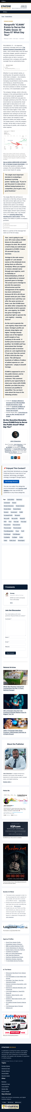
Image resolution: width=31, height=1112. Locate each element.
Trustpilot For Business (12, 951)
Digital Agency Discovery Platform (15, 949)
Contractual (7, 502)
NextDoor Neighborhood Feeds (14, 957)
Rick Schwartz (17, 906)
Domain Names (8, 16)
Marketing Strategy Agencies (14, 959)
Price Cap (16, 521)
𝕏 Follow (4, 1102)
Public (5, 540)
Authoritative (10, 499)
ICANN (21, 512)
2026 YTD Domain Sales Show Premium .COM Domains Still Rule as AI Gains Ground (14, 732)
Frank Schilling (22, 900)
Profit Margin (7, 534)
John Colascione (18, 444)
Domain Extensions (9, 505)
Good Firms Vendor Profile (13, 942)
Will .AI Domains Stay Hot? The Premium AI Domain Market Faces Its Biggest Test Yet (14, 712)
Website (7, 646)
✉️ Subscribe (18, 1102)
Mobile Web (5, 1089)
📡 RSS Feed (10, 1102)
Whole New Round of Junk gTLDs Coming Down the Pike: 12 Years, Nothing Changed (13, 688)
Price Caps (23, 521)
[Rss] (19, 457)
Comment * (8, 619)
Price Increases (17, 527)
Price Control (7, 524)
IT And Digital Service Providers (14, 960)
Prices (17, 531)
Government (14, 512)
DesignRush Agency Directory (14, 944)
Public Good (13, 540)
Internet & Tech (6, 1068)
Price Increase (7, 527)
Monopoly (17, 515)
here (9, 254)
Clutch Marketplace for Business (15, 948)
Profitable (14, 537)
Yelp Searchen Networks (12, 955)
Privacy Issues (5, 1091)
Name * (7, 637)
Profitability (7, 537)
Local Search (5, 1086)
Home (3, 16)
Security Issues (6, 1076)
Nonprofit (22, 518)
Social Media (5, 1073)
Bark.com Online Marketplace (14, 953)
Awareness (19, 499)
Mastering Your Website (11, 451)
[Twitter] (15, 457)
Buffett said (15, 182)
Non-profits (15, 518)
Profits (21, 537)
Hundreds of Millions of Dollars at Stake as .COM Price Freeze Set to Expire (15, 408)
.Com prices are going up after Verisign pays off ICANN (16, 414)
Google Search (6, 1071)
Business (4, 1081)
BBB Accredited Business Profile (14, 946)
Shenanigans (21, 540)
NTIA (5, 521)
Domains (6, 512)
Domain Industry (20, 505)
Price (10, 521)
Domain (14, 502)
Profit (22, 531)
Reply (11, 602)
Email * (7, 642)
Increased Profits (8, 515)
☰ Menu (4, 1)
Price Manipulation (8, 531)
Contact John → (7, 782)
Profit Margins (16, 534)
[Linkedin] (12, 457)
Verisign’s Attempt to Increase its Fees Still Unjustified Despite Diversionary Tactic (15, 402)
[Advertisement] (15, 562)
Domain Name (7, 509)
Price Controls (16, 524)
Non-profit (6, 518)
